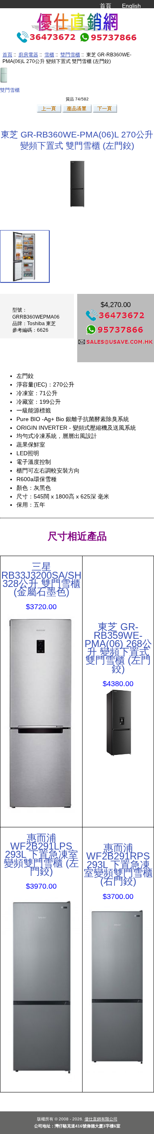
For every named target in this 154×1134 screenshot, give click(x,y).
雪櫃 (49, 54)
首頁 (105, 5)
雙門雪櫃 (70, 54)
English (131, 5)
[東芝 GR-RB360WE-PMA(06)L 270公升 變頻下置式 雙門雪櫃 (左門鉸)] (24, 256)
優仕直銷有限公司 (101, 1119)
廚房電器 (28, 54)
